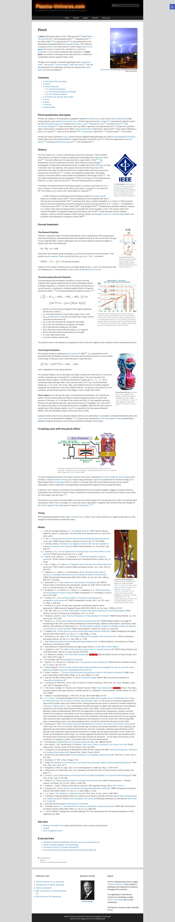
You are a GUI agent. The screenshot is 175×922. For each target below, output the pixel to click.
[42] (85, 353)
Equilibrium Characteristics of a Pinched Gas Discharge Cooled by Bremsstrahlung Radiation (92, 763)
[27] (97, 159)
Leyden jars (98, 158)
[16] (114, 128)
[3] (90, 38)
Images (85, 18)
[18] (78, 131)
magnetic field (118, 593)
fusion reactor (100, 196)
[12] (105, 123)
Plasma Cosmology (115, 900)
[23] (75, 141)
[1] (80, 36)
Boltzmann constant (93, 270)
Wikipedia (99, 919)
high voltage (110, 477)
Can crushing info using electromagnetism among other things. (68, 850)
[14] (56, 126)
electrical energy (61, 480)
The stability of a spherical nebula (69, 793)
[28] (101, 162)
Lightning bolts (105, 69)
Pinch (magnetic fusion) (52, 831)
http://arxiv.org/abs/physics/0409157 (74, 670)
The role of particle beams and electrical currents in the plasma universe (91, 672)
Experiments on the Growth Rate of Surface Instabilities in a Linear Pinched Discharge (94, 775)
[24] (92, 141)
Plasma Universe (115, 884)
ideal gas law (80, 256)
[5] (69, 41)
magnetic (70, 44)
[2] (73, 38)
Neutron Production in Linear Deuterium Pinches (86, 616)
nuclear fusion (93, 119)
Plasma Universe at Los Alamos (49, 882)
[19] (104, 131)
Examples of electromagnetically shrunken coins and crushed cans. (70, 842)
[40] (54, 290)
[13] (123, 123)
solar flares (78, 65)
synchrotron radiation (46, 126)
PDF (88, 811)
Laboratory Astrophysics (53, 680)
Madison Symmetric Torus (53, 826)
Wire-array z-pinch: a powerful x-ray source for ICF (104, 744)
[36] (79, 206)
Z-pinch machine (117, 119)
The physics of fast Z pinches (93, 662)
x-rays (84, 124)
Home (67, 18)
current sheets (62, 65)
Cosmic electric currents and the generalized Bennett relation (82, 631)
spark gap (60, 482)
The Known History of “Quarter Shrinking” (60, 847)
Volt (122, 500)
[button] (172, 6)
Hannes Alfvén (87, 901)
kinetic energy (58, 317)
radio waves (76, 124)
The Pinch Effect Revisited (75, 654)
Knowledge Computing (100, 916)
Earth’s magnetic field (50, 505)
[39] (83, 216)
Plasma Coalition (42, 888)
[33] (68, 198)
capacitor (118, 400)
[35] (60, 206)
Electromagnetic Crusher (70, 660)
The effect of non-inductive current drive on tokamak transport (85, 649)
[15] (114, 126)
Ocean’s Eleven (78, 517)
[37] (98, 206)
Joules (56, 503)
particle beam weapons (64, 142)
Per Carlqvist (73, 354)
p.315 (96, 647)
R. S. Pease (49, 698)
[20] (120, 131)
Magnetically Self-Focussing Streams (72, 742)
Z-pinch (46, 828)
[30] (104, 175)
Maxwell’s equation (50, 256)
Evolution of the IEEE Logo (83, 678)
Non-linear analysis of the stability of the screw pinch (92, 636)
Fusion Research (103, 688)
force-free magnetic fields (110, 418)
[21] (102, 138)
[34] (71, 200)
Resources (106, 18)
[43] (74, 418)
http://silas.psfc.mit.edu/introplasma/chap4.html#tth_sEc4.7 (74, 642)
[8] (68, 64)
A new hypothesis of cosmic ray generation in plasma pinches (87, 806)
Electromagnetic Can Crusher (82, 799)
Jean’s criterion (44, 418)
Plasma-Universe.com (60, 6)
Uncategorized (45, 858)
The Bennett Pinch (78, 531)
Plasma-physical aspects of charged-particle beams (77, 781)
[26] (42, 159)
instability (129, 600)
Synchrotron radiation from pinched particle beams (76, 621)
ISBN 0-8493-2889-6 (110, 647)
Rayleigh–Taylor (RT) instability (107, 214)
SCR (99, 500)
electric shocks (70, 472)
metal (84, 47)
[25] (135, 195)
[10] (108, 120)
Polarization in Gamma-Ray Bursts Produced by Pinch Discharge (95, 611)
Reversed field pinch (83, 129)
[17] (54, 131)
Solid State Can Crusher (76, 804)
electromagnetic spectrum (51, 124)
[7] (54, 64)
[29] (62, 172)
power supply (124, 477)
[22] (44, 141)
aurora (50, 65)
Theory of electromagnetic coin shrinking (59, 845)
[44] (65, 494)
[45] (91, 505)
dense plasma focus (69, 121)
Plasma (42, 860)
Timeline (95, 18)
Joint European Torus (103, 698)
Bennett (65, 181)
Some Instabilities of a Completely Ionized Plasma (91, 755)
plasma (50, 47)
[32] (90, 190)
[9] (84, 64)
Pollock (86, 698)
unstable (103, 121)
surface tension (128, 585)
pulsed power (107, 468)
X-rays (65, 137)
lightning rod (101, 165)
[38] (98, 211)
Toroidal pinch (87, 132)
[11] (88, 123)
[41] (93, 290)
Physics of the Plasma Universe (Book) (53, 862)
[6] (43, 64)
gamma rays (98, 124)
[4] (53, 41)
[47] (126, 596)
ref (109, 910)
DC (117, 477)
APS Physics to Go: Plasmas (47, 897)
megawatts (84, 505)
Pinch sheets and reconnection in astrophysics (78, 582)
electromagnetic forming (123, 137)
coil (80, 482)
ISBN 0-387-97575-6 (115, 786)
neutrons (118, 124)
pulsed (122, 394)
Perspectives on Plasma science (49, 885)
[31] (70, 180)
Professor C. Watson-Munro (54, 706)
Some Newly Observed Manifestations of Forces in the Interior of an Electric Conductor (97, 724)
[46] (119, 584)
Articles (76, 18)
